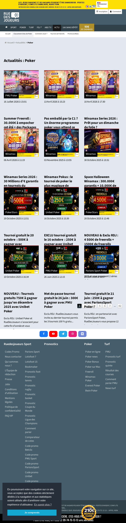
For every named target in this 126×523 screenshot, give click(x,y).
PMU (107, 352)
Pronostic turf (112, 357)
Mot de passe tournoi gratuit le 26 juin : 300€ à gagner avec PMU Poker (61, 300)
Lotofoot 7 (30, 357)
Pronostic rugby (30, 387)
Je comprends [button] (32, 512)
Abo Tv (48, 27)
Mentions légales (10, 400)
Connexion (116, 11)
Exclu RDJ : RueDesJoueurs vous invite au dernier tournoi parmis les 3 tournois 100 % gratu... (61, 317)
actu (56, 27)
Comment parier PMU (111, 381)
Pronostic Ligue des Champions (31, 419)
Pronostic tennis (30, 379)
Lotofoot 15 (31, 362)
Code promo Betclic (31, 448)
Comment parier (30, 430)
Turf (31, 27)
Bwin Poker (91, 391)
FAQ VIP (9, 416)
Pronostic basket (30, 396)
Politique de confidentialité (13, 409)
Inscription (103, 11)
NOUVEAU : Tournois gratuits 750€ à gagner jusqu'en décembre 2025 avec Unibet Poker (20, 302)
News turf (110, 388)
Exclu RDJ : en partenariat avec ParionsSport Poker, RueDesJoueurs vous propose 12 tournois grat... (101, 319)
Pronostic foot (32, 372)
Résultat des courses (112, 372)
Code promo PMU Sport (31, 456)
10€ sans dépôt (70, 27)
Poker (23, 27)
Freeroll (89, 372)
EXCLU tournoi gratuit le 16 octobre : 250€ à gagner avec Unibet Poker (60, 242)
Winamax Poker (90, 379)
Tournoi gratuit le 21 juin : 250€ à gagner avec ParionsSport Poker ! (99, 300)
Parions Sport (32, 352)
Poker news (91, 357)
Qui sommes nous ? (11, 363)
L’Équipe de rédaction (11, 372)
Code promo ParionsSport (32, 465)
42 (119, 306)
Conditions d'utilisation (11, 391)
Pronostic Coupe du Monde (30, 407)
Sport (13, 27)
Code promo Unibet (31, 474)
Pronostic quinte (110, 363)
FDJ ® (39, 27)
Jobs (7, 384)
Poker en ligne (92, 352)
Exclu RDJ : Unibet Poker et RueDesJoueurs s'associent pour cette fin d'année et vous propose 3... (21, 324)
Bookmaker (31, 367)
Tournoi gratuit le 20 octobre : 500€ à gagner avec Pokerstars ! (19, 242)
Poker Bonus (92, 362)
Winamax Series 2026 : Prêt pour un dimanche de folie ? (101, 123)
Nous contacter (13, 357)
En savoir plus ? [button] (43, 504)
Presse (8, 379)
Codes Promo (12, 352)
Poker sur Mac (92, 367)
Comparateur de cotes (32, 439)
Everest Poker (92, 385)
